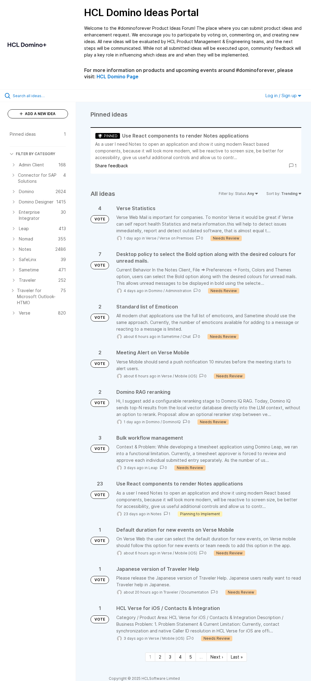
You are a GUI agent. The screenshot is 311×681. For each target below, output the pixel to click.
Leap (153, 467)
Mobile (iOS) (186, 376)
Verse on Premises (176, 238)
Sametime (170, 336)
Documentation (195, 592)
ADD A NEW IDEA (40, 113)
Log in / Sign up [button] (281, 95)
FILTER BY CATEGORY (35, 154)
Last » (237, 656)
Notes (156, 514)
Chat (187, 336)
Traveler (170, 592)
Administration (178, 290)
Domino (155, 290)
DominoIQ (172, 422)
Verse (151, 238)
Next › (216, 656)
